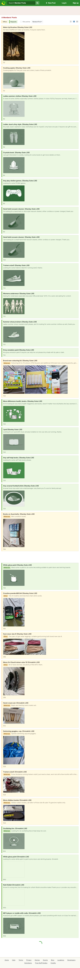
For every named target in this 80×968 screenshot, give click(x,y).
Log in (64, 3)
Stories (37, 960)
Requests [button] (13, 22)
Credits (53, 963)
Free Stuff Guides (41, 963)
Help (13, 960)
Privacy (28, 960)
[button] (71, 21)
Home (7, 960)
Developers (71, 960)
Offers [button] (5, 22)
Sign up (76, 3)
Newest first (36, 22)
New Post (51, 3)
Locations (60, 960)
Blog (52, 960)
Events (45, 960)
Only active (26, 22)
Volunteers (28, 963)
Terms (21, 960)
